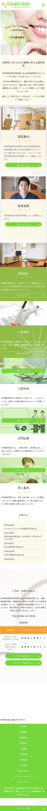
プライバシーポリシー (23, 776)
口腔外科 (23, 754)
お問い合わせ (23, 771)
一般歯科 (23, 748)
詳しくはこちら (23, 165)
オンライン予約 (23, 808)
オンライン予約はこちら (23, 663)
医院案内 (23, 732)
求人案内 (23, 765)
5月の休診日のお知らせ (14, 547)
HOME (23, 726)
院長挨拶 (23, 737)
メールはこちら (23, 656)
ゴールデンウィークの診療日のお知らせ (20, 528)
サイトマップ (23, 782)
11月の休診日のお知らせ (14, 555)
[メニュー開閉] (43, 5)
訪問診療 (23, 760)
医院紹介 (23, 743)
